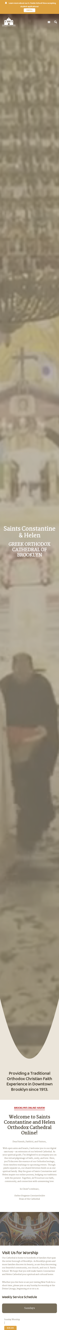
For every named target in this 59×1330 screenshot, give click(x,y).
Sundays (29, 1308)
